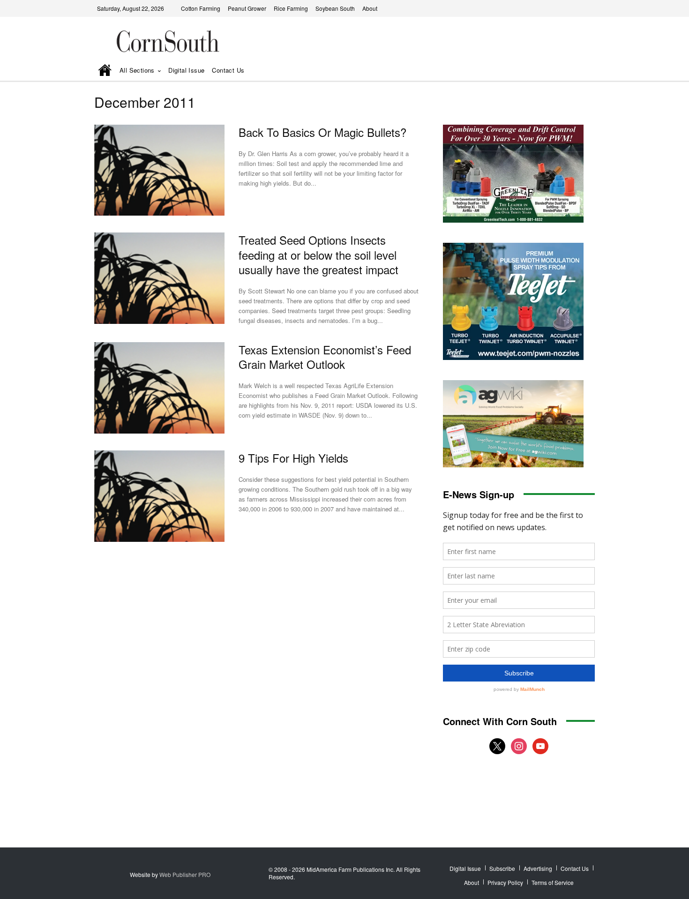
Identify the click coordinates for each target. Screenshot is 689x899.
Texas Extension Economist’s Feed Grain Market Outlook (325, 356)
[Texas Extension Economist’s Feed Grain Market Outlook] (159, 388)
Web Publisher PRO (184, 874)
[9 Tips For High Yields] (159, 496)
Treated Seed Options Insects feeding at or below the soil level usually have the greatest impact (318, 254)
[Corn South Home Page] (105, 71)
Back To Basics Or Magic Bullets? (322, 132)
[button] (574, 71)
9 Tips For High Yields (293, 458)
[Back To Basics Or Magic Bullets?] (159, 170)
